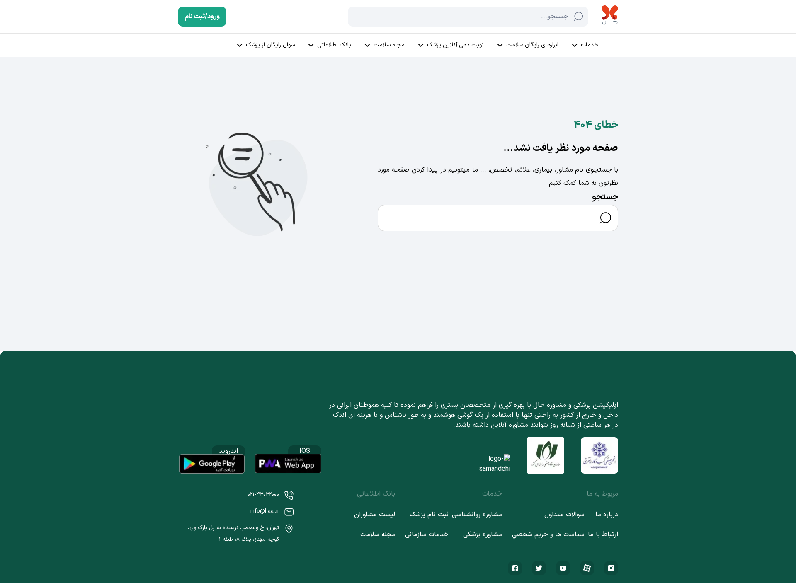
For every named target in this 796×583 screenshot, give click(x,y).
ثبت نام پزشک (429, 515)
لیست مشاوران (374, 515)
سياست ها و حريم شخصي (548, 534)
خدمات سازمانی (427, 534)
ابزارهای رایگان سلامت (532, 45)
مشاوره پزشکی (482, 534)
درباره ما (606, 515)
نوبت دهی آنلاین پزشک (455, 45)
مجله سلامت (389, 45)
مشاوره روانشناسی (477, 515)
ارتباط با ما (603, 534)
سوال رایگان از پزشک (270, 45)
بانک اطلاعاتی (334, 45)
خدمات (589, 45)
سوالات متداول (564, 515)
